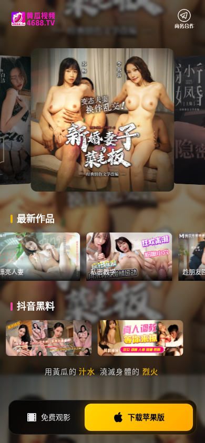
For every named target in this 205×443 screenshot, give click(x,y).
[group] (43, 257)
